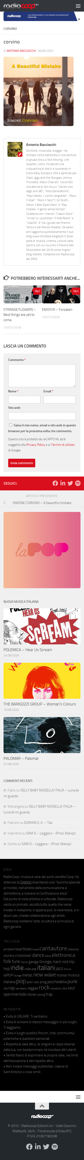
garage (34, 962)
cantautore (53, 948)
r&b (6, 988)
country (9, 956)
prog (43, 982)
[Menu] (78, 6)
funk (16, 961)
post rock (33, 982)
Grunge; (45, 962)
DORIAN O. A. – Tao (38, 823)
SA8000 (26, 882)
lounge (17, 975)
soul (71, 988)
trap (49, 994)
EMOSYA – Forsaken (57, 310)
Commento (17, 360)
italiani (46, 968)
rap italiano (21, 988)
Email (48, 391)
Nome (13, 391)
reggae (33, 988)
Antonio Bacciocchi (21, 50)
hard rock (61, 962)
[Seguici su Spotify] (77, 483)
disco (48, 955)
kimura (67, 969)
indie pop (30, 969)
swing (41, 994)
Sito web (14, 408)
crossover (23, 955)
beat (18, 949)
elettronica (63, 955)
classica (73, 949)
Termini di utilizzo (62, 444)
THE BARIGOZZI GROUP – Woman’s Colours (40, 704)
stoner (32, 994)
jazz (59, 968)
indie (17, 968)
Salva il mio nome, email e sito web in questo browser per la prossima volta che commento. (42, 428)
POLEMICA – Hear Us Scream (28, 649)
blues (27, 948)
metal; (27, 975)
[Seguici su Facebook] (55, 483)
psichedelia (57, 981)
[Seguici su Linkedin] (63, 483)
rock (44, 987)
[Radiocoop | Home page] (27, 6)
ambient (9, 949)
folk (7, 961)
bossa (35, 949)
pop (21, 981)
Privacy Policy (35, 444)
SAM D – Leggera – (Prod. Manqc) (51, 833)
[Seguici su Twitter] (70, 483)
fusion (24, 962)
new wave (44, 975)
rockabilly (55, 988)
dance (38, 955)
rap (11, 988)
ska (64, 988)
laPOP (8, 975)
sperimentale (15, 994)
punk (72, 981)
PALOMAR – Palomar (21, 758)
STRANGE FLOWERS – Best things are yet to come (20, 315)
